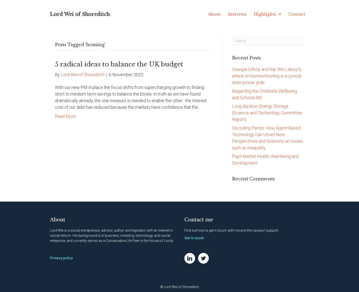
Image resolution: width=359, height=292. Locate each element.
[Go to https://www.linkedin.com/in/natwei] (189, 258)
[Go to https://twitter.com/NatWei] (203, 258)
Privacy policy (61, 258)
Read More (65, 116)
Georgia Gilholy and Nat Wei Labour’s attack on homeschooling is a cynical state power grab (266, 76)
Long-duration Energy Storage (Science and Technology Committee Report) (267, 113)
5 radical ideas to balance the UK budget (119, 64)
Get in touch (194, 238)
